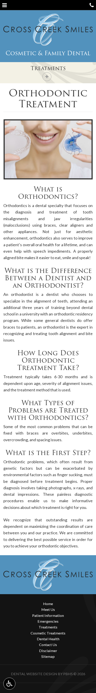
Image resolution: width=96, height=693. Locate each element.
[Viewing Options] (9, 684)
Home (48, 604)
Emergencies (48, 621)
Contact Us (48, 644)
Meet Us (48, 609)
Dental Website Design (34, 674)
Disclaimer (48, 650)
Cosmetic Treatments (48, 633)
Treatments (48, 68)
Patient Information (48, 615)
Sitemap (48, 656)
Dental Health (48, 639)
